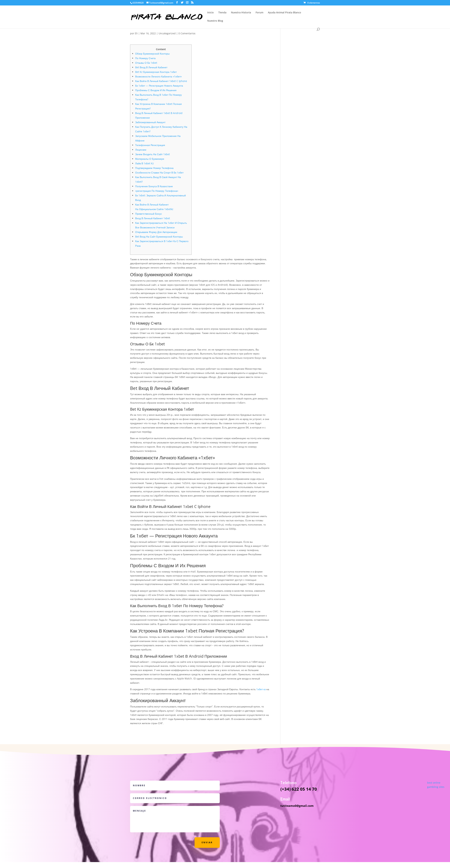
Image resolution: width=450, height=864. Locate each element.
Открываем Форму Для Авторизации (156, 232)
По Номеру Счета (145, 58)
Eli (136, 33)
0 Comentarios (186, 33)
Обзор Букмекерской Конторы (152, 53)
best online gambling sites (435, 785)
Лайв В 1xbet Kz (144, 163)
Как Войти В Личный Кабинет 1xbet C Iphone (161, 81)
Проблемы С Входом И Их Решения (155, 90)
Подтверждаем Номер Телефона (154, 168)
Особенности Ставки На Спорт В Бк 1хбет (159, 172)
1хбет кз (261, 689)
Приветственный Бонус (148, 213)
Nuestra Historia (241, 12)
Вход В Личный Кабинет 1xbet (152, 218)
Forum (259, 12)
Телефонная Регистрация (150, 145)
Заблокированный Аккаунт (150, 122)
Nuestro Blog (215, 21)
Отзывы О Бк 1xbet (146, 62)
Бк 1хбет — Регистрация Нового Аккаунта (159, 85)
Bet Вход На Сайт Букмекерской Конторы (159, 236)
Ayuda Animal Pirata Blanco (284, 12)
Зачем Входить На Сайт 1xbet (152, 154)
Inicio (210, 12)
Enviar (207, 842)
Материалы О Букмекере (149, 158)
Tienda (222, 12)
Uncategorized (167, 33)
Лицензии (140, 149)
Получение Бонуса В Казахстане (154, 186)
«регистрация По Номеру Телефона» (156, 190)
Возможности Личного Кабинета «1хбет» (158, 76)
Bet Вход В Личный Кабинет (151, 67)
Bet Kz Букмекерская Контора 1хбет (156, 72)
